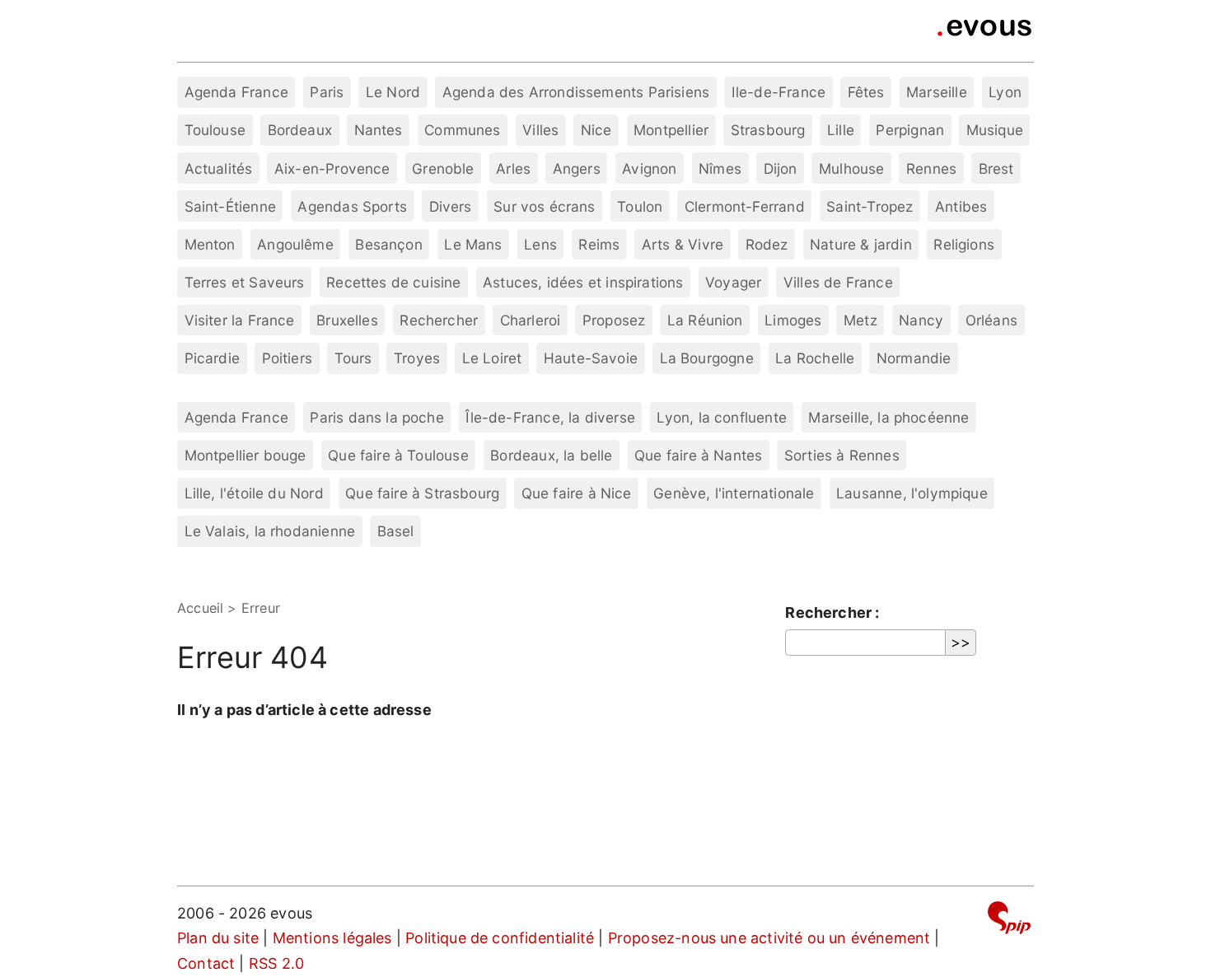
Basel (395, 531)
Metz (860, 320)
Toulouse (215, 129)
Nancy (921, 320)
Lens (540, 244)
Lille (840, 129)
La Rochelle (814, 358)
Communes (462, 129)
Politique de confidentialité (499, 938)
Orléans (991, 320)
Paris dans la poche (376, 417)
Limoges (792, 320)
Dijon (780, 168)
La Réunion (705, 320)
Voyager (733, 282)
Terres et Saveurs (245, 282)
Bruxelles (347, 320)
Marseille (936, 92)
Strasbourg (768, 129)
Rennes (931, 168)
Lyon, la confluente (721, 417)
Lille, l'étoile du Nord (254, 493)
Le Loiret (492, 358)
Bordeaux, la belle (551, 455)
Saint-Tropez (869, 206)
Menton (210, 244)
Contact (206, 963)
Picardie (212, 358)
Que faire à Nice (576, 493)
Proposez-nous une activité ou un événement (769, 938)
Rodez (767, 244)
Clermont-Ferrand (745, 206)
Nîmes (720, 168)
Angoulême (295, 244)
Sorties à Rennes (842, 455)
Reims (599, 244)
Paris (327, 92)
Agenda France (236, 92)
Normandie (914, 358)
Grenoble (443, 168)
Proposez (613, 320)
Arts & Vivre (682, 244)
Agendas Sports (352, 206)
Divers (450, 206)
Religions (963, 244)
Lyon (1005, 92)
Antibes (961, 206)
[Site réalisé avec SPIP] (1009, 920)
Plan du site (218, 938)
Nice (596, 129)
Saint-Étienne (230, 206)
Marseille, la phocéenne (888, 417)
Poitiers (287, 358)
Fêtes (866, 92)
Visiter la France (240, 320)
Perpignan (910, 129)
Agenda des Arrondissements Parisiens (575, 92)
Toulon (639, 206)
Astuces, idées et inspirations (583, 282)
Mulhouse (851, 168)
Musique (994, 129)
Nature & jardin (861, 244)
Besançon (388, 244)
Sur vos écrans (544, 206)
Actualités (219, 168)
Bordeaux (300, 129)
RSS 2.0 (276, 963)
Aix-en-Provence (332, 168)
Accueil (200, 608)
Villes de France (838, 282)
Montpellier (671, 129)
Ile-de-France (778, 92)
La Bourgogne (707, 358)
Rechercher (439, 320)
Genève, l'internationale (733, 493)
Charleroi (530, 320)
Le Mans (473, 244)
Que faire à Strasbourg (422, 493)
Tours (353, 358)
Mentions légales (332, 938)
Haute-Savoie (591, 358)
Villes (540, 129)
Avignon (649, 168)
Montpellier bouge (245, 455)
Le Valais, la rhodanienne (270, 531)
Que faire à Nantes (698, 455)
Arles (513, 168)
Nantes (378, 129)
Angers (577, 168)
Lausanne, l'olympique (912, 493)
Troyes (417, 358)
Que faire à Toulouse (398, 455)
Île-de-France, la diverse (550, 417)
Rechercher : (832, 612)
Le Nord (393, 92)
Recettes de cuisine (393, 282)
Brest (996, 168)
